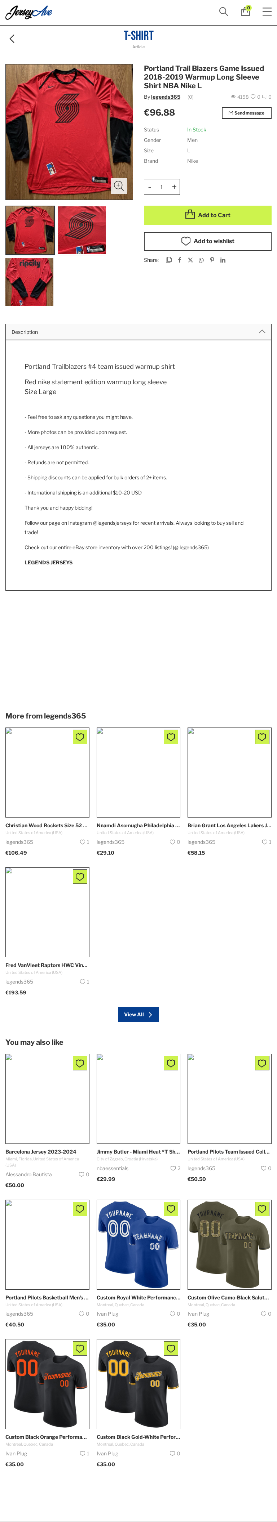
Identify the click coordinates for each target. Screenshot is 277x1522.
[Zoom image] (119, 186)
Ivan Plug (107, 1314)
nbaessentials (112, 1168)
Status (151, 129)
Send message (249, 113)
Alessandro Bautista (28, 1174)
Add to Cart (214, 215)
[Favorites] (80, 737)
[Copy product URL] (169, 260)
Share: (151, 260)
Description (25, 332)
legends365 (165, 97)
